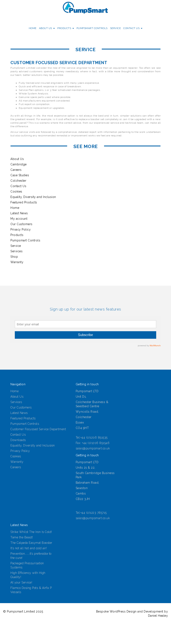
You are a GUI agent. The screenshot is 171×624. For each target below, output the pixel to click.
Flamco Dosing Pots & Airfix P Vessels (31, 590)
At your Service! (21, 582)
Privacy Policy (20, 229)
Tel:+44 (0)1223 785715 (91, 512)
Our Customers (21, 224)
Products (64, 28)
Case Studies (19, 175)
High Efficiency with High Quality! (27, 575)
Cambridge (18, 164)
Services (16, 251)
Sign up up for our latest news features (85, 309)
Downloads (18, 440)
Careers (16, 169)
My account (18, 218)
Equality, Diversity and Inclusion (33, 197)
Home (32, 28)
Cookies (16, 191)
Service (115, 28)
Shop (14, 256)
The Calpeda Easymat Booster (31, 542)
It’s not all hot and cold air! (28, 548)
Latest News (19, 213)
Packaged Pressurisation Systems (27, 565)
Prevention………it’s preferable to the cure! (31, 555)
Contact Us (131, 28)
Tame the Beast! (21, 537)
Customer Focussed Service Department (38, 429)
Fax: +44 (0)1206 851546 (93, 443)
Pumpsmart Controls (92, 28)
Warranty (16, 262)
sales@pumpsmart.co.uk (93, 448)
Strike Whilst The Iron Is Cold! (31, 532)
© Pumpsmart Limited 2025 (23, 611)
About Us (46, 28)
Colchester (18, 180)
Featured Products (23, 202)
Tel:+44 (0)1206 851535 (92, 437)
